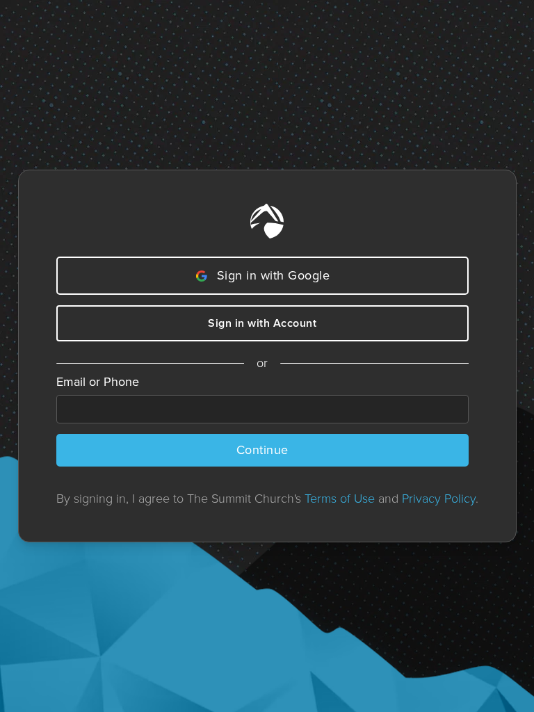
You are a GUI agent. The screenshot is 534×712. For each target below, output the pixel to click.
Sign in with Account (262, 323)
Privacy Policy (439, 499)
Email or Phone (97, 382)
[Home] (267, 221)
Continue (262, 450)
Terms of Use (340, 499)
